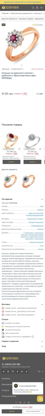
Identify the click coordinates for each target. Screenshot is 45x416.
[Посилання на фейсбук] (17, 371)
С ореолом (28, 233)
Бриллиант (32, 219)
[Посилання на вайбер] (13, 371)
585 (41, 206)
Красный (32, 213)
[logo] (10, 7)
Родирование (37, 226)
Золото (40, 210)
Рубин (40, 219)
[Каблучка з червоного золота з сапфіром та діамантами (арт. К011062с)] (28, 181)
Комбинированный (34, 215)
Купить (12, 411)
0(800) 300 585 (12, 364)
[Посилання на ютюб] (22, 371)
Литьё (40, 249)
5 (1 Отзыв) (39, 24)
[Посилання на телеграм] (3, 371)
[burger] (41, 7)
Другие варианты (9, 19)
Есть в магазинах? (33, 411)
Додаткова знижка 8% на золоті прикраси (22, 2)
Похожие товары (26, 19)
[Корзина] (37, 7)
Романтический (36, 242)
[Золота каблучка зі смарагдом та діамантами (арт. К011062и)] (10, 181)
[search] (33, 7)
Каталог (6, 379)
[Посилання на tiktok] (26, 371)
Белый (40, 213)
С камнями (38, 239)
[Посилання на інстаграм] (8, 371)
